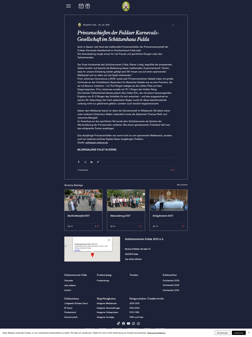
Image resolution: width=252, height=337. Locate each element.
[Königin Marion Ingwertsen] (169, 200)
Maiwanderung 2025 (120, 215)
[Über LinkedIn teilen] (91, 162)
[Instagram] (133, 323)
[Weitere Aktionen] (173, 24)
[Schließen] (248, 333)
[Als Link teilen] (98, 162)
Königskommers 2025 (163, 215)
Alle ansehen (182, 185)
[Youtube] (128, 323)
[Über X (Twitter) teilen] (85, 162)
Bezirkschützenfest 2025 (79, 215)
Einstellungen (222, 332)
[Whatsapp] (138, 323)
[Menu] (68, 6)
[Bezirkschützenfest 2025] (83, 200)
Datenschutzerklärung (156, 332)
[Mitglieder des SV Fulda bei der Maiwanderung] (126, 200)
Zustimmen (238, 332)
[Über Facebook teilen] (78, 162)
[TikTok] (118, 323)
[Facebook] (123, 323)
